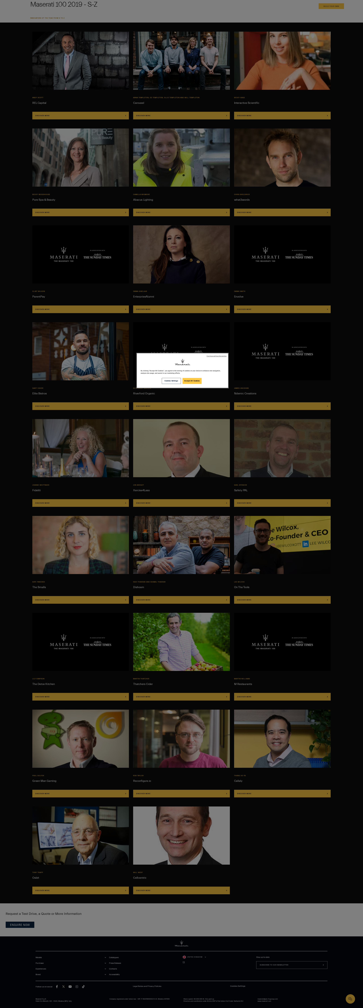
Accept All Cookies (192, 381)
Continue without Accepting (216, 356)
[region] (182, 370)
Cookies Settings (171, 381)
